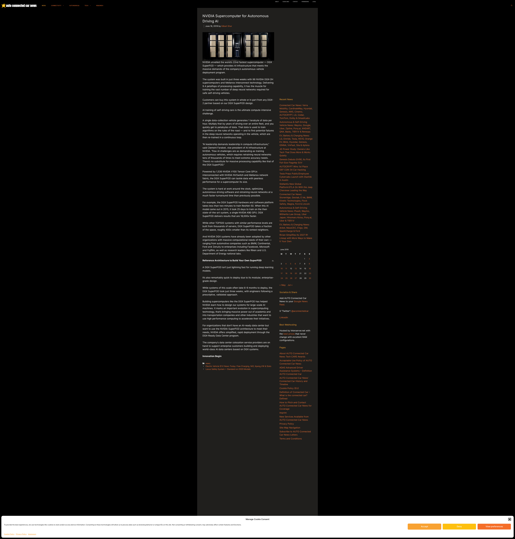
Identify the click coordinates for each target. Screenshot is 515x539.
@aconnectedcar (300, 311)
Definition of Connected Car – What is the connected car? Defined (294, 395)
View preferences (494, 526)
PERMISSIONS (305, 1)
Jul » (290, 285)
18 (286, 273)
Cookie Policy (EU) (289, 388)
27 (296, 278)
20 (296, 273)
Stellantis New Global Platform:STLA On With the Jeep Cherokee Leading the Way (295, 187)
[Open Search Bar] (511, 5)
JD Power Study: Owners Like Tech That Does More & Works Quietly (294, 152)
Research (99, 5)
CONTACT (295, 1)
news (208, 363)
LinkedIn (283, 317)
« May (282, 285)
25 (286, 278)
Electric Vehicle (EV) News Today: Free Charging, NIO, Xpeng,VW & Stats (238, 366)
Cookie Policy (9, 534)
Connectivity (56, 5)
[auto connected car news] (3, 5)
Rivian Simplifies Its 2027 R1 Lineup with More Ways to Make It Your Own (295, 238)
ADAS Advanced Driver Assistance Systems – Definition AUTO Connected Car (295, 370)
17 (281, 273)
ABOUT (277, 1)
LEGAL (314, 1)
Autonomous (74, 5)
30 (310, 278)
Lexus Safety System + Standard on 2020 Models (228, 369)
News (44, 5)
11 (286, 269)
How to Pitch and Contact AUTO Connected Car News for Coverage (295, 405)
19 (291, 273)
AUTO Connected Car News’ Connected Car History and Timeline (293, 381)
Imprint (283, 412)
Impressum (32, 534)
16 (310, 269)
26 (291, 278)
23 (310, 273)
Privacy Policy (21, 534)
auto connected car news (21, 5)
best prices (289, 333)
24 (282, 278)
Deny (459, 526)
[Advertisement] (295, 53)
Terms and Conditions (290, 438)
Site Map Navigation (289, 427)
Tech (86, 5)
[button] (509, 519)
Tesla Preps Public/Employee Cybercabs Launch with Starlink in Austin (295, 176)
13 (296, 269)
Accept (424, 526)
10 (282, 269)
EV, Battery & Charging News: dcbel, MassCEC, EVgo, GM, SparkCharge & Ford (294, 227)
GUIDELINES (286, 1)
